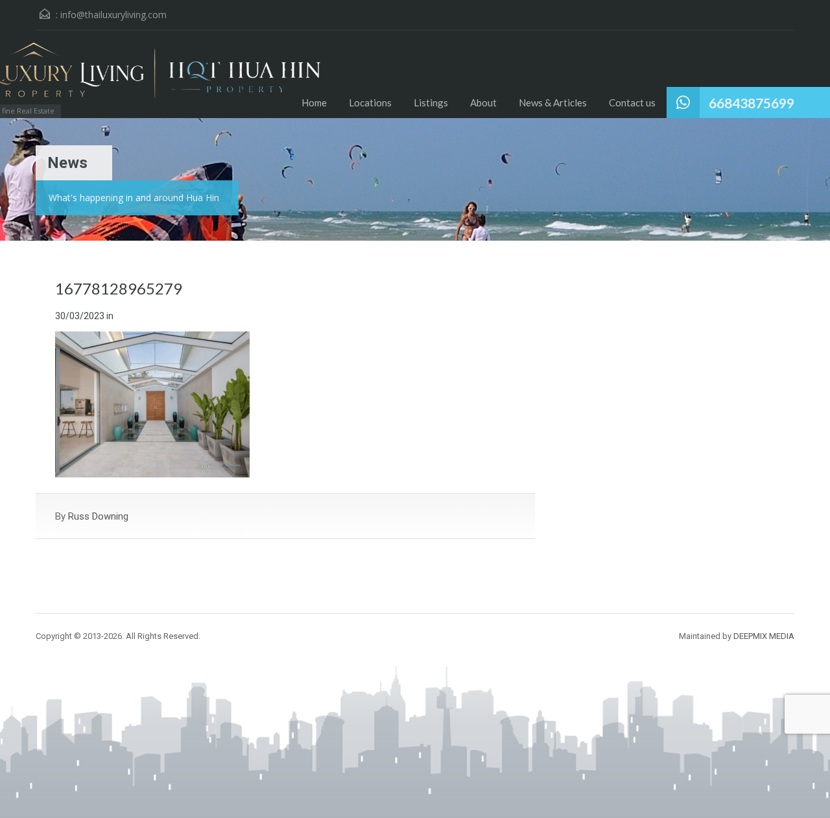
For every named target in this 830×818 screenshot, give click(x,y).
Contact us (632, 102)
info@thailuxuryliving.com (113, 14)
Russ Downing (98, 516)
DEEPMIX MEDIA (763, 636)
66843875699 (751, 103)
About (483, 102)
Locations (370, 102)
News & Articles (553, 102)
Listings (431, 102)
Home (314, 102)
